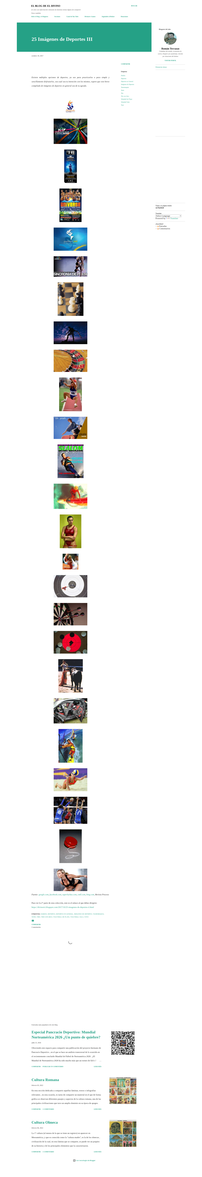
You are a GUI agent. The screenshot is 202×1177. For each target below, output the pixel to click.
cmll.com (81, 894)
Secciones (57, 16)
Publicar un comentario (53, 1066)
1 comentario (48, 1109)
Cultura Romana (45, 1080)
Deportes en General (127, 81)
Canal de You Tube (72, 16)
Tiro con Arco (125, 96)
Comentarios (164, 228)
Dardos (123, 75)
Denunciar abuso (161, 67)
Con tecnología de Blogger (85, 1160)
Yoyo (122, 105)
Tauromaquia (125, 87)
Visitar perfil (170, 60)
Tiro (122, 93)
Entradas (163, 226)
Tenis (122, 90)
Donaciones (124, 16)
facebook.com (55, 894)
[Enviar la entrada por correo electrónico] (33, 921)
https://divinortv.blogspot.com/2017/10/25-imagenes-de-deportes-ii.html (63, 907)
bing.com (90, 894)
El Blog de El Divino (45, 6)
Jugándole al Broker (108, 16)
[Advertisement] (67, 997)
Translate (174, 218)
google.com (44, 894)
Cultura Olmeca (45, 1122)
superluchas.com (69, 894)
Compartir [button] (125, 64)
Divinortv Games (90, 16)
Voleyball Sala (125, 102)
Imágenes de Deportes (127, 84)
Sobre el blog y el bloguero (39, 16)
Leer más (97, 1066)
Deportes (123, 78)
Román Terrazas (170, 48)
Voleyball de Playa (126, 99)
